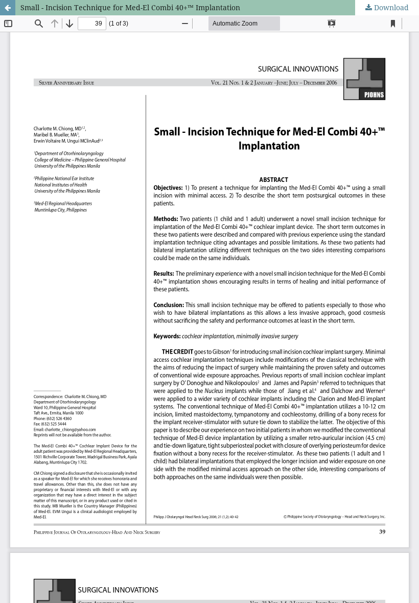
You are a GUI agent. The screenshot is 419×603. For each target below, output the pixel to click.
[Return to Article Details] (7, 7)
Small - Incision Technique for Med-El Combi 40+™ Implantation (130, 7)
